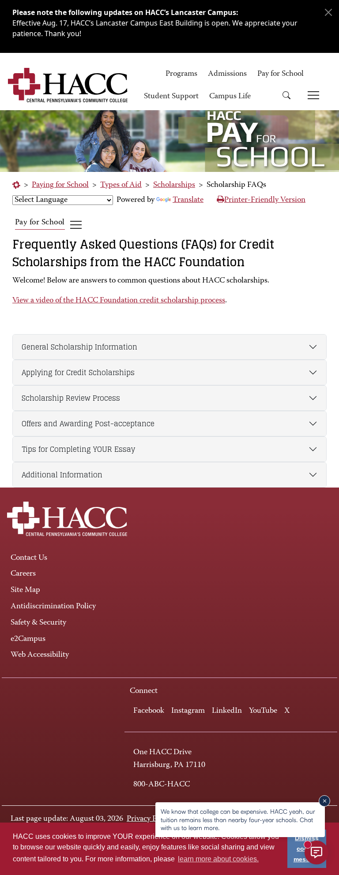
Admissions (227, 74)
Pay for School (280, 74)
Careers (23, 574)
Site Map (25, 590)
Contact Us (29, 558)
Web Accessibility (40, 655)
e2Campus (28, 639)
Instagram (188, 711)
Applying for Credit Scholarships (78, 372)
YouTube (263, 711)
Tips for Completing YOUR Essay (78, 449)
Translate (188, 200)
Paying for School (60, 185)
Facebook (148, 711)
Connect (144, 691)
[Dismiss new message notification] (324, 801)
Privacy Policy (149, 819)
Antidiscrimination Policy (53, 607)
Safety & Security (38, 623)
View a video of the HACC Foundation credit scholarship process (118, 301)
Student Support (171, 97)
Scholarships (174, 185)
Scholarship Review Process (71, 398)
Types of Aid (121, 185)
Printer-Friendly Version (264, 200)
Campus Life (230, 97)
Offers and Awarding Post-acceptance (88, 423)
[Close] (328, 12)
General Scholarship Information (79, 347)
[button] (289, 97)
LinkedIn (227, 711)
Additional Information (62, 475)
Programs (181, 74)
